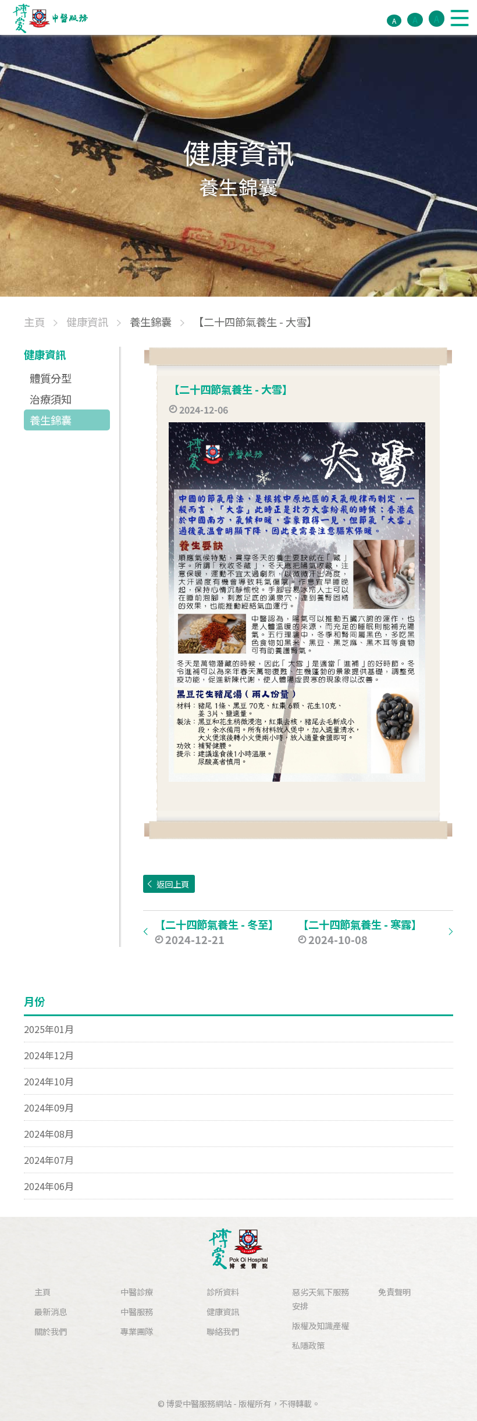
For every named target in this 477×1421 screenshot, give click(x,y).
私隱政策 (308, 1345)
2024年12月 (49, 1055)
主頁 (42, 1291)
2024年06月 (49, 1186)
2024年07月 (49, 1160)
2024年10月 (49, 1081)
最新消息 (50, 1311)
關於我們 (50, 1331)
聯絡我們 (223, 1331)
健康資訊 (223, 1311)
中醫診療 (136, 1291)
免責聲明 (394, 1291)
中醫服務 (136, 1311)
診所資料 (223, 1291)
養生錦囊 (51, 420)
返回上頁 (172, 884)
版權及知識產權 (320, 1325)
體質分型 (51, 378)
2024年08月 (49, 1134)
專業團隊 (136, 1331)
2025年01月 (49, 1029)
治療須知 (51, 399)
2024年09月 (49, 1107)
